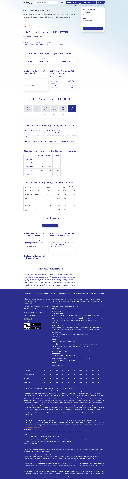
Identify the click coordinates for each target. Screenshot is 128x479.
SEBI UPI (99, 2)
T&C (98, 23)
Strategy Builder (79, 324)
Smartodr (78, 364)
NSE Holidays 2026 (56, 350)
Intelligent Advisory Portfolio (83, 299)
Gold (53, 346)
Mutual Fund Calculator (76, 317)
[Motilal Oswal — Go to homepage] (28, 3)
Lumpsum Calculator (57, 317)
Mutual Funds (63, 299)
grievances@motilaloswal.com (56, 412)
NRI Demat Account (71, 299)
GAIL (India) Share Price (94, 327)
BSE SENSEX (59, 310)
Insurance (57, 303)
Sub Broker (100, 345)
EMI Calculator (86, 317)
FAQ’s (59, 341)
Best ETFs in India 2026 (62, 351)
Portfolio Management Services (68, 301)
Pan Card (57, 355)
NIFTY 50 (54, 310)
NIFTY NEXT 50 (84, 310)
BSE (53, 358)
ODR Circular (88, 364)
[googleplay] (36, 328)
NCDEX (60, 358)
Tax (53, 355)
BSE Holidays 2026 (65, 350)
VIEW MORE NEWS (49, 225)
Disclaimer (86, 358)
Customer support (71, 341)
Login (62, 2)
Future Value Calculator (63, 318)
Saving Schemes (71, 355)
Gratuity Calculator (74, 318)
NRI (55, 346)
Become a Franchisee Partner (68, 338)
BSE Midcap (77, 310)
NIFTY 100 (99, 310)
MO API (70, 324)
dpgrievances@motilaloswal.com (74, 412)
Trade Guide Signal (63, 324)
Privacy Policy (95, 364)
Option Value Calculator (84, 320)
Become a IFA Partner (81, 338)
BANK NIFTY (65, 310)
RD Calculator (69, 315)
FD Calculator (62, 315)
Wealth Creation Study (74, 360)
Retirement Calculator (94, 315)
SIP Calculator (55, 315)
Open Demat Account (87, 2)
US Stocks (93, 299)
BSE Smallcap (71, 310)
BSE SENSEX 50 (57, 312)
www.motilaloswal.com (29, 476)
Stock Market (62, 345)
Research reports (56, 334)
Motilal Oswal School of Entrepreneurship (78, 334)
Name (84, 18)
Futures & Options (78, 345)
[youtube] (29, 319)
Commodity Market (63, 306)
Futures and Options (73, 306)
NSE (55, 358)
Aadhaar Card (63, 355)
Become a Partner (71, 2)
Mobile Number (87, 12)
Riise (74, 324)
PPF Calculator (82, 318)
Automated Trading (84, 346)
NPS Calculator (74, 320)
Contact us (54, 341)
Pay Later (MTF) (87, 301)
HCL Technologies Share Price (81, 329)
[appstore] (36, 324)
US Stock (95, 345)
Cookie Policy (92, 358)
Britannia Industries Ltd (94, 329)
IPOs (84, 345)
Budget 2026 (55, 345)
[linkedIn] (31, 319)
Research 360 (55, 324)
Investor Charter (56, 364)
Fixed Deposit (79, 301)
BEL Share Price (72, 331)
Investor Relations (79, 358)
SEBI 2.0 (83, 364)
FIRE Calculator (94, 320)
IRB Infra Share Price (68, 329)
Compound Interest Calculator (81, 315)
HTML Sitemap (60, 365)
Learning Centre (65, 334)
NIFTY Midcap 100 (92, 310)
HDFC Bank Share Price (57, 327)
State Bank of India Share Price (81, 327)
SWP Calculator (93, 317)
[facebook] (25, 319)
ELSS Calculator (90, 318)
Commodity (60, 346)
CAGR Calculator (66, 317)
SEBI (58, 358)
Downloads (72, 364)
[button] (35, 2)
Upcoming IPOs (55, 299)
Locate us (63, 341)
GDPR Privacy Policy (64, 364)
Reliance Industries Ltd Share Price (60, 331)
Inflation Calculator (65, 320)
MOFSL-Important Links (68, 358)
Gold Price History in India (76, 350)
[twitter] (27, 319)
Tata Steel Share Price (68, 327)
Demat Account (69, 345)
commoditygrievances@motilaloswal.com (33, 427)
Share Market (55, 306)
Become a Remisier (91, 338)
